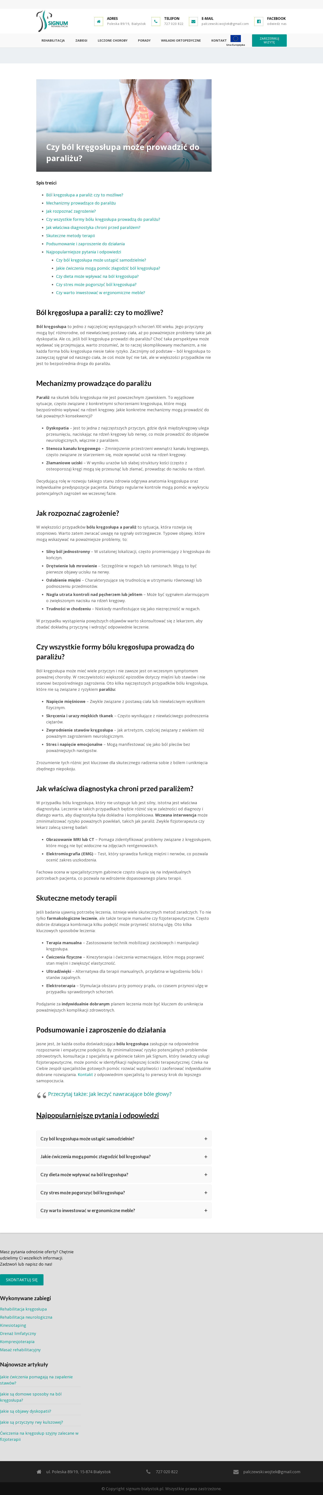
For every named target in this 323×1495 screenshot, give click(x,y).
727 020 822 (173, 24)
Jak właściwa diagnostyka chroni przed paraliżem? (93, 227)
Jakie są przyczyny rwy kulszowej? (31, 1422)
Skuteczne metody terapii (70, 235)
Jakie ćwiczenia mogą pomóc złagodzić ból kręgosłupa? (108, 268)
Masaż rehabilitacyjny (20, 1349)
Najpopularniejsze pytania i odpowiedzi (83, 251)
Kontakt (85, 1074)
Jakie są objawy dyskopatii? (25, 1411)
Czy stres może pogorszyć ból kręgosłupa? (96, 284)
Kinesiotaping (13, 1325)
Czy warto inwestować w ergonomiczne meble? (100, 292)
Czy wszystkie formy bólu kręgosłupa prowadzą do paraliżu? (103, 219)
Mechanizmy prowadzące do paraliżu (81, 203)
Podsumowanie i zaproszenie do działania (85, 243)
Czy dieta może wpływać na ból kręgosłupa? (97, 276)
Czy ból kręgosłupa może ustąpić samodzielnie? (101, 260)
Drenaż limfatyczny (18, 1333)
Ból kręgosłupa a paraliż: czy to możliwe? (84, 194)
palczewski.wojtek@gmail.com (225, 24)
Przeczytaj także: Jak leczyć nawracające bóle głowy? (110, 1093)
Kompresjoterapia (17, 1341)
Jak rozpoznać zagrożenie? (71, 211)
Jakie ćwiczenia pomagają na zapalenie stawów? (36, 1380)
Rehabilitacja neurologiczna (26, 1317)
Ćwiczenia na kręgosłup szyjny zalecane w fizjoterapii (39, 1436)
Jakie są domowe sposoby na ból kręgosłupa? (31, 1397)
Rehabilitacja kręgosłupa (23, 1309)
